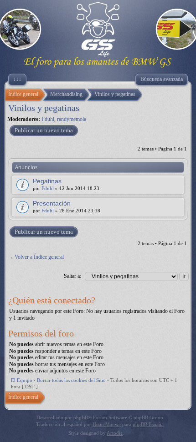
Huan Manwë (107, 424)
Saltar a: (72, 276)
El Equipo (21, 380)
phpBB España (148, 424)
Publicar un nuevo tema (44, 130)
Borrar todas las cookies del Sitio (71, 380)
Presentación (52, 203)
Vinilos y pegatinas (43, 108)
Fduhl (47, 119)
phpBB (80, 417)
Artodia (115, 433)
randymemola (71, 119)
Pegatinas (47, 181)
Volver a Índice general (39, 257)
